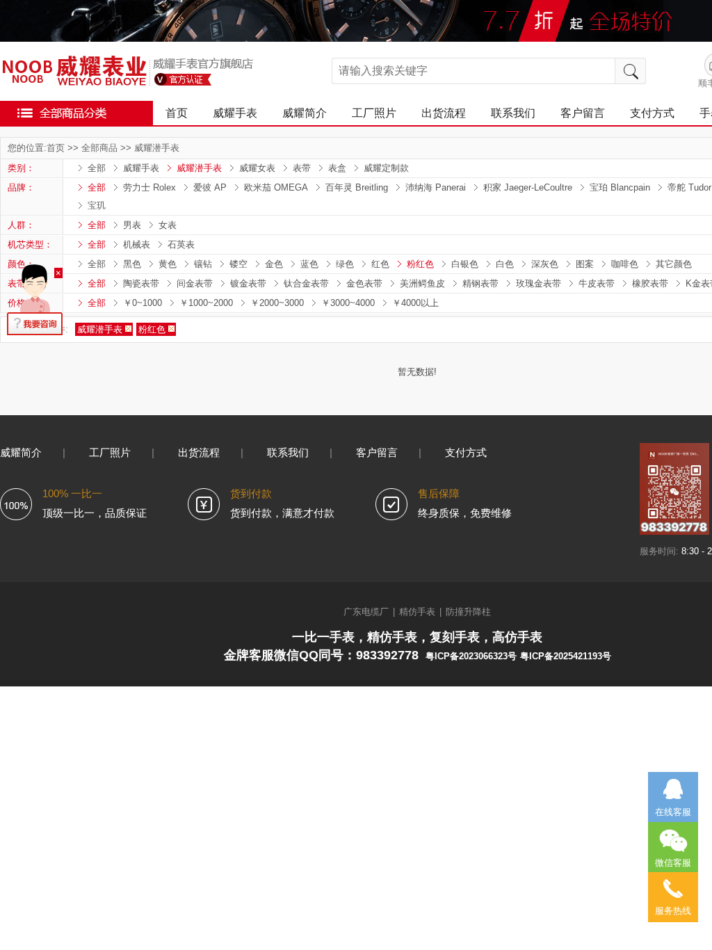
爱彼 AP (210, 187)
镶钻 (203, 264)
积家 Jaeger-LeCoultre (527, 187)
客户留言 (582, 113)
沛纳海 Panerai (435, 187)
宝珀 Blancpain (620, 187)
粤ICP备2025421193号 (565, 656)
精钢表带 (480, 283)
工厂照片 (374, 113)
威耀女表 (257, 168)
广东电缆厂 (366, 611)
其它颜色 (674, 264)
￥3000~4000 (348, 303)
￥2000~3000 (277, 303)
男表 (132, 225)
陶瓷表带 (141, 283)
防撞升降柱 (468, 611)
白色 (505, 264)
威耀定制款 (386, 168)
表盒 (337, 168)
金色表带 (364, 283)
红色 (380, 264)
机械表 (136, 244)
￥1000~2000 (206, 303)
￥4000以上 (415, 303)
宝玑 (97, 205)
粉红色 (420, 264)
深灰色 (544, 264)
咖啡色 (624, 264)
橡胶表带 (650, 283)
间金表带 (195, 283)
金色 (274, 264)
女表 (168, 225)
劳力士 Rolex (149, 187)
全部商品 (99, 148)
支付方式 (652, 113)
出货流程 (443, 113)
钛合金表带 (306, 283)
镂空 (238, 264)
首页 (176, 113)
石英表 (181, 244)
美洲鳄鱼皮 (422, 283)
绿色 (345, 264)
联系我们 (513, 113)
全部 (97, 168)
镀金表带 (248, 283)
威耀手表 (235, 113)
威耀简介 (304, 113)
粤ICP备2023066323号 (471, 656)
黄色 (168, 264)
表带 (302, 168)
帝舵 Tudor (689, 187)
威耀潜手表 (156, 148)
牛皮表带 (596, 283)
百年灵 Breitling (356, 187)
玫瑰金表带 (538, 283)
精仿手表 (417, 611)
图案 (585, 264)
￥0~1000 (142, 303)
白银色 (464, 264)
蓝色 (309, 264)
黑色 (132, 264)
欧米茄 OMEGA (276, 187)
